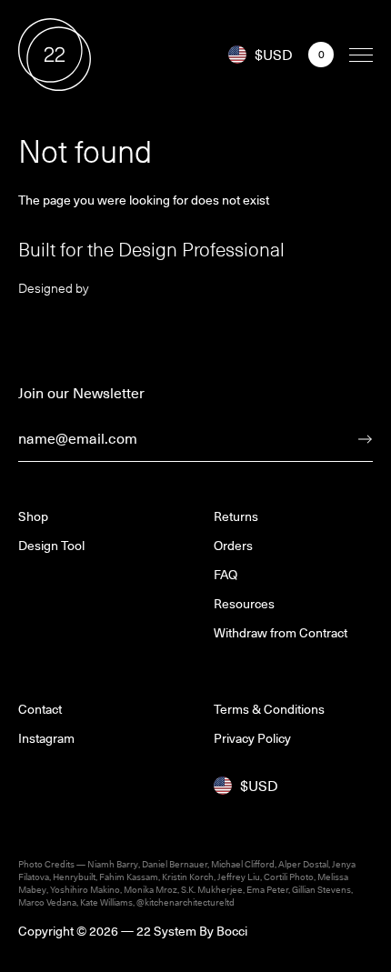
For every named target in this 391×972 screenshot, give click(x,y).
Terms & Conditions (269, 709)
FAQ (225, 575)
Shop (33, 516)
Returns (236, 516)
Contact (40, 709)
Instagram (46, 738)
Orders (233, 545)
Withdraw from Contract (280, 633)
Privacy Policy (252, 738)
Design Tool (51, 545)
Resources (244, 604)
